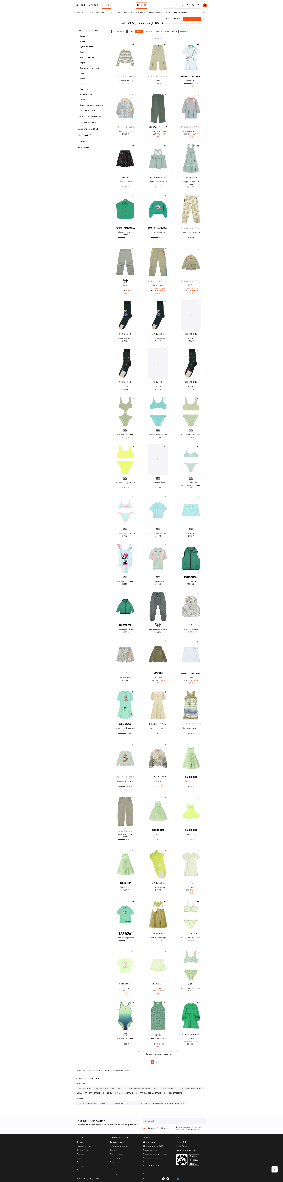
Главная (78, 1070)
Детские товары (88, 1070)
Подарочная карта (150, 1150)
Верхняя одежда (87, 57)
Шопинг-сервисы (149, 1142)
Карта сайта (81, 1170)
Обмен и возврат (116, 1154)
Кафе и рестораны (150, 1162)
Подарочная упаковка (151, 1158)
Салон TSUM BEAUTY (151, 1166)
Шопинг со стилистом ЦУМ (153, 1146)
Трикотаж (84, 89)
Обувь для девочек (157, 12)
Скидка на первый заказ (119, 1162)
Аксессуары (83, 147)
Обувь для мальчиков (88, 129)
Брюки (82, 52)
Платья (83, 41)
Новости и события (84, 1146)
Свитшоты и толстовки (89, 68)
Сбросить (184, 31)
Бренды (89, 12)
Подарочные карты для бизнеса (155, 1154)
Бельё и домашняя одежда (91, 105)
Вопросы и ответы (117, 1142)
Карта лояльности (150, 1174)
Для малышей (141, 12)
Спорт (82, 100)
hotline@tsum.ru (182, 1146)
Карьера (80, 1162)
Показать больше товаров (158, 1054)
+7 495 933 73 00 (182, 1142)
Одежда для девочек (103, 12)
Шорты (83, 63)
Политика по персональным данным (123, 1170)
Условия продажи (116, 1158)
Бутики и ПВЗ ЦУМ (83, 1150)
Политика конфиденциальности (122, 1166)
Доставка (113, 1150)
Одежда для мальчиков (124, 12)
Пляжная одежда (87, 94)
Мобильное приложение (119, 1146)
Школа (82, 36)
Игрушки (82, 141)
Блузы (82, 78)
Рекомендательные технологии (121, 1174)
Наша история (82, 1158)
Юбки (82, 73)
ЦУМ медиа (81, 1166)
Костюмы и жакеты (88, 110)
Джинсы (83, 84)
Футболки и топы (87, 47)
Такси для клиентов (150, 1170)
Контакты (80, 1154)
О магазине (81, 1142)
